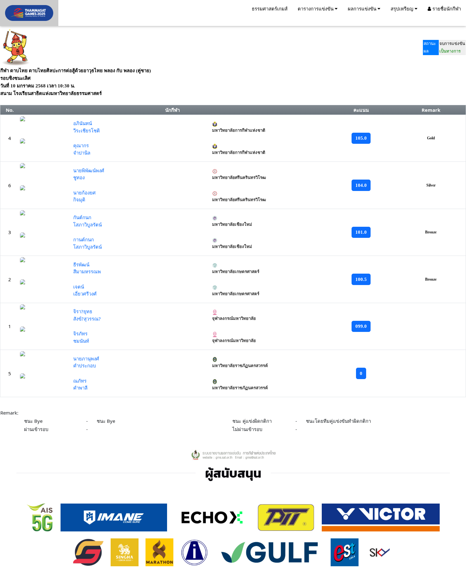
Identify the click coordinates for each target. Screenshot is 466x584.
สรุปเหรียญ (403, 8)
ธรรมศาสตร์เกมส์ (270, 8)
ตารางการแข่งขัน (316, 8)
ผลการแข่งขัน (363, 8)
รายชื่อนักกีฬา (446, 8)
